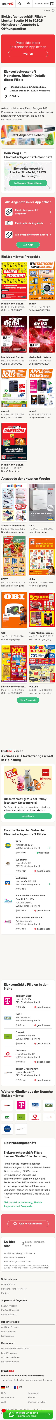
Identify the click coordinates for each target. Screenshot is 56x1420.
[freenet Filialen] (21, 1117)
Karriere (5, 1293)
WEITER (28, 53)
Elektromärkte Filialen (14, 1257)
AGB (3, 1402)
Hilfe (3, 1393)
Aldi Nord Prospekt (10, 1327)
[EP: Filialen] (7, 1117)
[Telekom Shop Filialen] (21, 1105)
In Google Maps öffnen (28, 182)
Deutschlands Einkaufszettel (15, 1348)
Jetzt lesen (28, 816)
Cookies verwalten (37, 1402)
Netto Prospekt (8, 1331)
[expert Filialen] (49, 1117)
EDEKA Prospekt (9, 1306)
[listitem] (14, 286)
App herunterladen (10, 1357)
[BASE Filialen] (49, 1105)
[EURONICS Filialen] (7, 1129)
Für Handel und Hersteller (13, 1289)
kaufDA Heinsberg (13, 1253)
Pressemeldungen (10, 1361)
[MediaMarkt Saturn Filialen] (7, 1105)
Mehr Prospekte (28, 700)
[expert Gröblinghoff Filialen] (21, 1129)
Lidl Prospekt (7, 1336)
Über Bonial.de (8, 1284)
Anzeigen (47, 10)
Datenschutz (7, 1397)
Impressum (33, 1393)
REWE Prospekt (8, 1314)
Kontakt (32, 1397)
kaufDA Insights (9, 1353)
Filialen (29, 1253)
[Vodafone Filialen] (35, 1117)
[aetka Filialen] (35, 1105)
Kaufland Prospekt (10, 1310)
